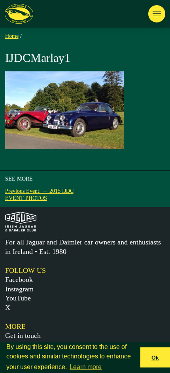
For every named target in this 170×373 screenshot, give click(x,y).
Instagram (19, 289)
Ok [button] (155, 357)
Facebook (19, 279)
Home (12, 36)
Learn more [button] (86, 367)
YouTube (18, 298)
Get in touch (23, 335)
